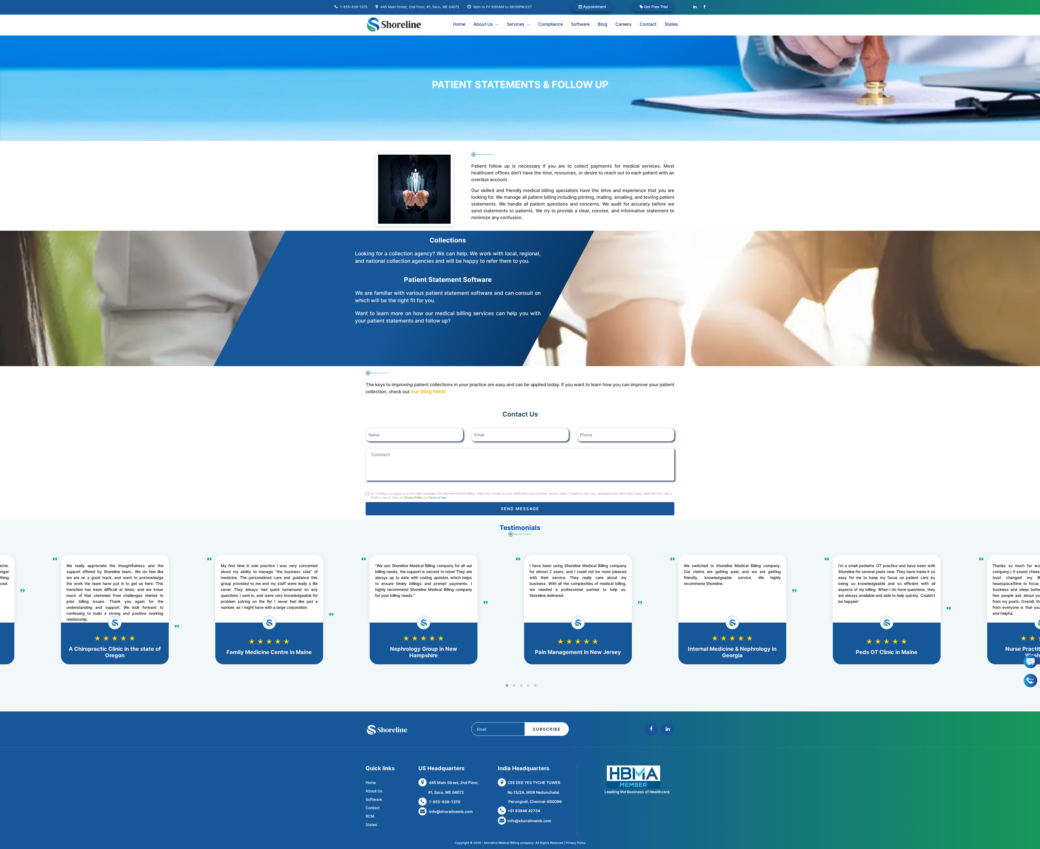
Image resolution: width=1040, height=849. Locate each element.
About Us (374, 791)
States (671, 24)
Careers (623, 24)
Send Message (520, 508)
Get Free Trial (655, 6)
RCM (370, 816)
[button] (507, 685)
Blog (602, 24)
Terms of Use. (438, 497)
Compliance (550, 24)
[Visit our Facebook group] (704, 6)
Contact (648, 24)
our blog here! (428, 391)
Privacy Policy (413, 497)
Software (580, 24)
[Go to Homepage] (401, 24)
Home (459, 24)
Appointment (594, 6)
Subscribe (547, 729)
